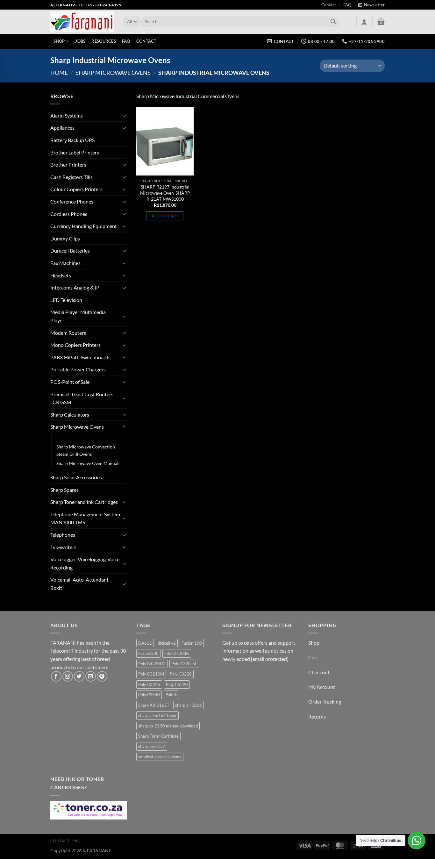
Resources (103, 41)
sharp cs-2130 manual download (168, 725)
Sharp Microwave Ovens (113, 72)
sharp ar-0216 (188, 705)
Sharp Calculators (69, 415)
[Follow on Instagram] (67, 676)
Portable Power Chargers (78, 369)
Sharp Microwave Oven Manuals (88, 463)
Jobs (80, 41)
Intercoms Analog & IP (74, 287)
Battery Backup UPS (72, 140)
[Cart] (381, 22)
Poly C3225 (149, 684)
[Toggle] (124, 115)
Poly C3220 (181, 673)
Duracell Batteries (70, 250)
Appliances (62, 128)
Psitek (171, 694)
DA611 (145, 643)
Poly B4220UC (152, 663)
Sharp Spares (64, 490)
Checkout (319, 672)
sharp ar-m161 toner (157, 715)
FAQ (347, 4)
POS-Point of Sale (69, 382)
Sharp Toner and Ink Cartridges (84, 502)
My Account (321, 687)
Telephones (62, 535)
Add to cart (165, 216)
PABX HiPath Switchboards (80, 357)
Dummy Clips (65, 238)
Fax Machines (65, 263)
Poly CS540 (149, 694)
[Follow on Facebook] (56, 676)
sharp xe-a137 (151, 746)
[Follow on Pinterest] (102, 676)
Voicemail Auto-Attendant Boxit (79, 583)
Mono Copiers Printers (75, 345)
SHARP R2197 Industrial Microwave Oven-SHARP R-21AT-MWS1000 (165, 192)
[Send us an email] (90, 676)
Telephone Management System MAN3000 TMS (85, 518)
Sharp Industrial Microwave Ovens (90, 437)
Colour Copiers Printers (76, 189)
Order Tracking (324, 701)
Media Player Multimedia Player (78, 316)
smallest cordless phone (160, 756)
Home (59, 72)
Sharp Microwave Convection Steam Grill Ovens (85, 450)
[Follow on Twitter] (79, 676)
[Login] (364, 22)
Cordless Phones (68, 214)
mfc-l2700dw (176, 653)
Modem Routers (68, 333)
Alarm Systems (66, 115)
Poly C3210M (151, 673)
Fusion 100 (192, 643)
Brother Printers (68, 164)
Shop (59, 41)
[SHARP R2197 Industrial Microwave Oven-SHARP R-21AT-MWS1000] (165, 141)
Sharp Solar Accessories (76, 477)
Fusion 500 (148, 653)
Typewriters (63, 547)
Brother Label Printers (74, 152)
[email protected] (270, 659)
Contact (328, 4)
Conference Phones (71, 201)
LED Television (66, 300)
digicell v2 (167, 643)
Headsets (60, 275)
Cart (313, 657)
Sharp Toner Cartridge (158, 736)
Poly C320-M (183, 663)
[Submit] (333, 22)
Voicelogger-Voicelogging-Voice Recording (84, 563)
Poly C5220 (177, 684)
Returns (317, 716)
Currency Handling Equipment (83, 226)
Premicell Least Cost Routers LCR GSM (81, 398)
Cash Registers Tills (71, 177)
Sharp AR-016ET (153, 705)
